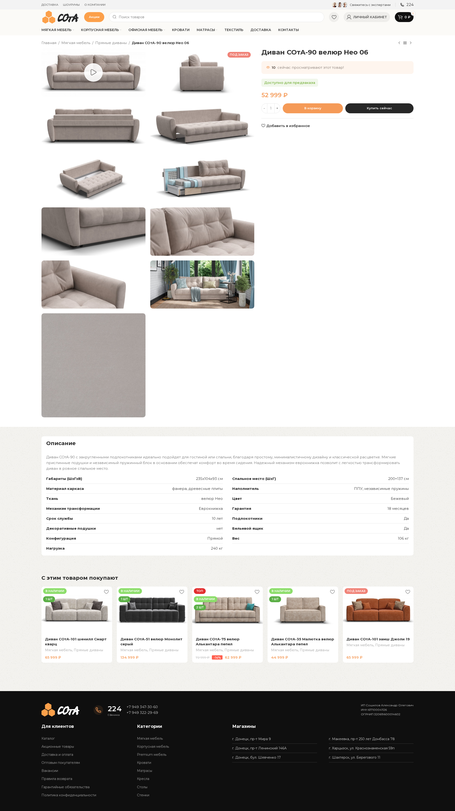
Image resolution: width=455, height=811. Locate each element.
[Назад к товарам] (405, 43)
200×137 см (398, 478)
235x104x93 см (209, 478)
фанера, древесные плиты (197, 488)
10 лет (217, 518)
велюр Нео (212, 498)
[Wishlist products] (334, 17)
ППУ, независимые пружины (381, 488)
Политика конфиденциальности (68, 795)
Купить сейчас (379, 108)
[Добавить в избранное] (106, 592)
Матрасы (144, 771)
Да (406, 518)
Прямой (215, 538)
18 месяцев (398, 508)
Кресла (143, 779)
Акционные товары (57, 746)
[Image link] (60, 709)
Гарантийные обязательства (65, 787)
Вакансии (49, 771)
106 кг (403, 538)
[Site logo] (60, 16)
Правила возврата (56, 779)
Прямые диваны (111, 43)
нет (219, 528)
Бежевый (400, 498)
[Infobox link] (361, 4)
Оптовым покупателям (60, 763)
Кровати (144, 763)
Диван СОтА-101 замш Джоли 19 (378, 639)
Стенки (143, 795)
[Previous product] (399, 43)
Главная (48, 43)
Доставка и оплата (57, 754)
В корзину (312, 108)
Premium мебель (151, 754)
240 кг (217, 548)
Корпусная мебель (153, 746)
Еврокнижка (211, 508)
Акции (94, 17)
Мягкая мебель (75, 43)
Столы (142, 787)
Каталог (48, 738)
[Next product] (411, 43)
